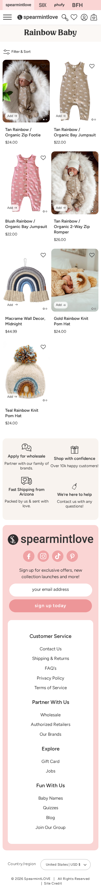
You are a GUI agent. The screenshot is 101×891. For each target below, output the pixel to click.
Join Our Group (50, 827)
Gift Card (50, 761)
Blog (50, 817)
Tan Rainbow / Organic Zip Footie (23, 132)
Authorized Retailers (50, 724)
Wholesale (50, 714)
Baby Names (50, 798)
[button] (66, 17)
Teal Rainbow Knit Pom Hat (21, 413)
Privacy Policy (50, 678)
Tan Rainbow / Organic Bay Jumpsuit (75, 132)
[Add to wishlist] (43, 66)
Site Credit (53, 883)
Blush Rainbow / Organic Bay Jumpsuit (26, 224)
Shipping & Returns (50, 658)
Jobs (50, 771)
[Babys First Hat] (77, 5)
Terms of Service (50, 687)
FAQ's (50, 668)
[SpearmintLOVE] (18, 5)
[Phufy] (59, 5)
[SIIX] (43, 5)
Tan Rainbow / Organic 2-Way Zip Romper (72, 226)
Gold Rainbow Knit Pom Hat (71, 321)
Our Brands (50, 734)
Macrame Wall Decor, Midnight (25, 321)
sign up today (50, 605)
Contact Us (51, 648)
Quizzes (50, 807)
